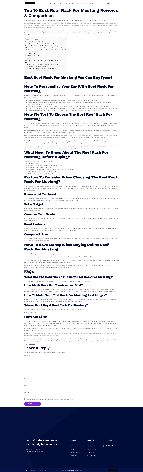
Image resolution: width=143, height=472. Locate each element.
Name (26, 378)
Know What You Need (34, 51)
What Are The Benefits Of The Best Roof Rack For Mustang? (43, 64)
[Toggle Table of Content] (64, 39)
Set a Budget (32, 53)
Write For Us (91, 3)
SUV (60, 3)
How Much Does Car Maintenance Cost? (39, 66)
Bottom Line (29, 72)
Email (26, 385)
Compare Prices (33, 58)
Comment (27, 355)
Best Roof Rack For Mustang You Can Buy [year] (39, 41)
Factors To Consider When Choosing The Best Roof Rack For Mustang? (46, 49)
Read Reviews (32, 57)
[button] (108, 3)
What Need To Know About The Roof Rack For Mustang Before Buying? (45, 47)
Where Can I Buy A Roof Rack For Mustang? (39, 70)
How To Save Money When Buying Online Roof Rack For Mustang (44, 61)
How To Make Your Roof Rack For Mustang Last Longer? (42, 68)
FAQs (27, 63)
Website (26, 392)
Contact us (80, 3)
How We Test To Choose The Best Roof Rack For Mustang (42, 46)
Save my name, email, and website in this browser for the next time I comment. (49, 399)
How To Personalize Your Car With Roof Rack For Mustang (42, 43)
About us (52, 3)
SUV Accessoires (69, 3)
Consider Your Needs (34, 55)
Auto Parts (32, 344)
